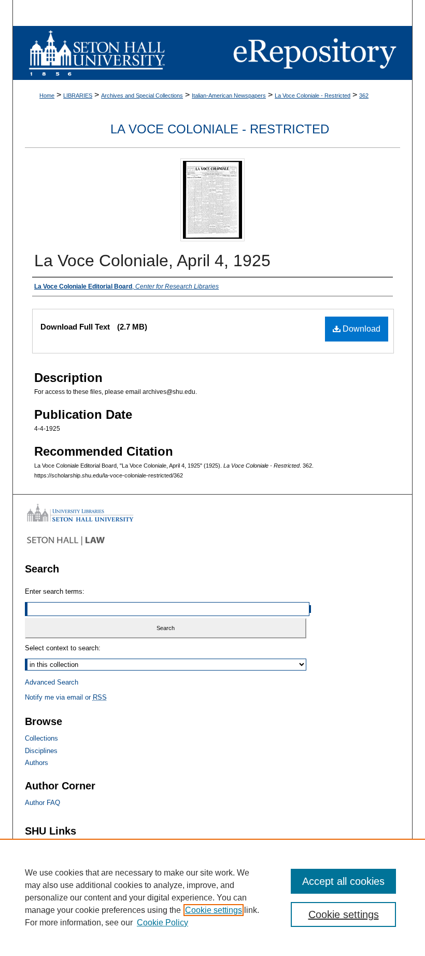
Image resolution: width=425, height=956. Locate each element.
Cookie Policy (162, 922)
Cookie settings (213, 910)
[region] (212, 897)
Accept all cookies (343, 881)
